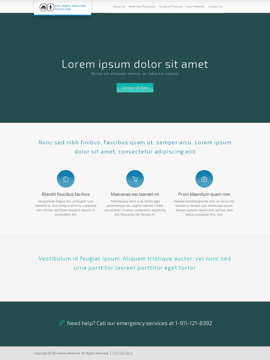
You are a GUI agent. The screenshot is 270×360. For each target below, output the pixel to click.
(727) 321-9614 (122, 353)
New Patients (195, 6)
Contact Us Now (135, 87)
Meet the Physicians (142, 6)
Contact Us (215, 6)
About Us (119, 6)
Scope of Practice (171, 6)
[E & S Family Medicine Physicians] (62, 7)
